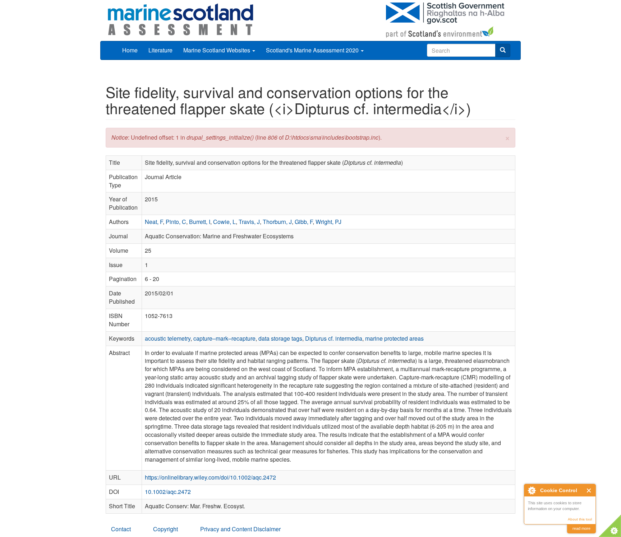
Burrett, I (199, 222)
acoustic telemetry (167, 338)
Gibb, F (304, 222)
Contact (121, 529)
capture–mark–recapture (224, 338)
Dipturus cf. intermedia (333, 338)
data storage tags (280, 338)
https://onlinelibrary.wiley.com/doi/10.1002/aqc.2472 (210, 477)
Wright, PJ (328, 222)
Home (130, 50)
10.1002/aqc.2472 (168, 491)
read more (581, 528)
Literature (160, 50)
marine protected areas (394, 338)
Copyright (165, 529)
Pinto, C (176, 222)
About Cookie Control (531, 490)
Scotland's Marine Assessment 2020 (313, 50)
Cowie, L (224, 222)
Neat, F (154, 222)
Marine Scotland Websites (217, 50)
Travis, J (249, 222)
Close (589, 490)
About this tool (580, 519)
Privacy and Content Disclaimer (240, 529)
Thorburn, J (277, 222)
